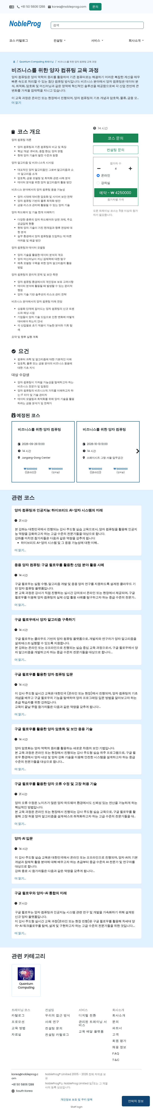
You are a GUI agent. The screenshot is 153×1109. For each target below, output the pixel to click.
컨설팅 (58, 40)
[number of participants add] (131, 169)
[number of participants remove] (100, 169)
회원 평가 (119, 1041)
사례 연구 (52, 1022)
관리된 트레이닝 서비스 (93, 1023)
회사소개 (135, 40)
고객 (115, 1034)
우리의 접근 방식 (57, 1015)
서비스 (96, 40)
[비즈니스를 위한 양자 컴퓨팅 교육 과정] (28, 23)
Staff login (76, 1106)
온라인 (105, 175)
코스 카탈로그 (18, 40)
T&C (116, 1060)
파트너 (117, 1028)
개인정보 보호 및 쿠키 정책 (76, 1099)
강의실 (105, 183)
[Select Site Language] (11, 6)
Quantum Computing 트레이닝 (36, 61)
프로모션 (18, 1022)
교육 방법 (19, 1028)
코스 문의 (116, 138)
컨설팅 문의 (115, 149)
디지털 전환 (87, 1015)
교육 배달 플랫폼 (91, 1031)
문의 (95, 6)
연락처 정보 (136, 1101)
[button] (137, 451)
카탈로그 (18, 1015)
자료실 (16, 1034)
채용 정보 (119, 1047)
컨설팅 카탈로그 (57, 1034)
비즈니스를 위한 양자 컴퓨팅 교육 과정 (77, 61)
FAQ (115, 1053)
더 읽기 (16, 102)
